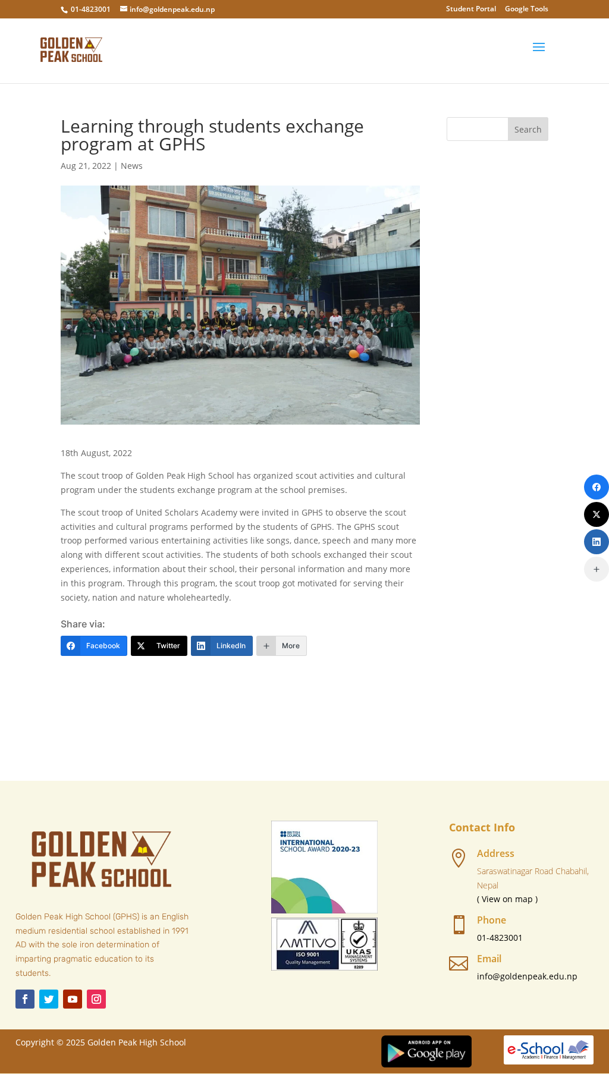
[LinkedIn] (596, 541)
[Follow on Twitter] (48, 999)
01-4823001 (91, 9)
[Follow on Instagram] (96, 999)
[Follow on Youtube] (72, 999)
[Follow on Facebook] (24, 999)
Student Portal (471, 9)
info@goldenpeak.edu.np (527, 976)
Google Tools (526, 9)
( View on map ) (507, 899)
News (132, 165)
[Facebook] (596, 487)
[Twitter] (596, 514)
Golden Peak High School (136, 1042)
